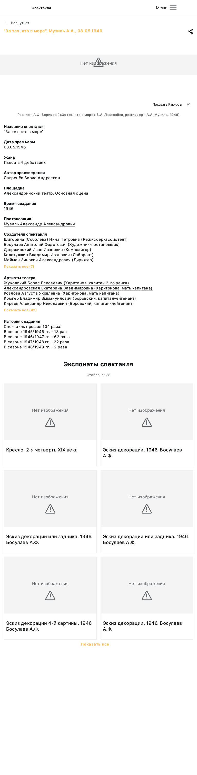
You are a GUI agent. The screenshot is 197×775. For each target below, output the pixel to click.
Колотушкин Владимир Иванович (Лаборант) (49, 254)
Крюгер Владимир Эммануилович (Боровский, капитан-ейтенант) (70, 298)
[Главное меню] (173, 8)
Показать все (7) (19, 266)
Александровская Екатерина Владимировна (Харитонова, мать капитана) (78, 288)
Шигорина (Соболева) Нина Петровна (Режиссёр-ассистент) (66, 239)
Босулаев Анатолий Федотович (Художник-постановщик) (62, 244)
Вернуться (19, 23)
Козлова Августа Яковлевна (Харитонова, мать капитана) (62, 293)
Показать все (95, 644)
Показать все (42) (20, 310)
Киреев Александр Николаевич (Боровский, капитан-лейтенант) (69, 303)
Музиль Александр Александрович (39, 224)
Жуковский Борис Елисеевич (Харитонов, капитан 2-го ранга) (66, 282)
